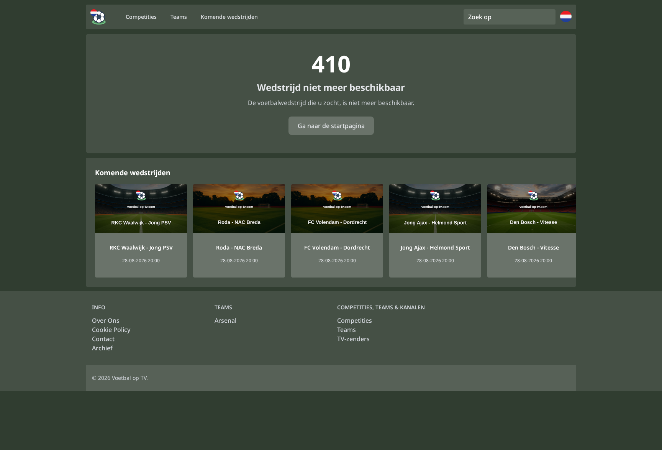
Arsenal (225, 320)
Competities (354, 320)
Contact (103, 339)
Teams (346, 329)
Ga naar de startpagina (331, 126)
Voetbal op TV (129, 377)
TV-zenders (353, 339)
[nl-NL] (98, 17)
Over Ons (106, 320)
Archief (102, 348)
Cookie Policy (111, 329)
